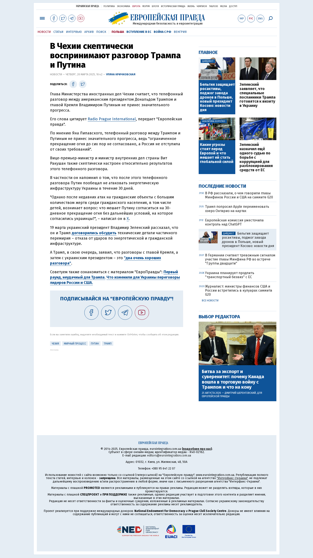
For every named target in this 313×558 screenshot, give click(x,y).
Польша (118, 32)
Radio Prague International (112, 119)
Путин (95, 343)
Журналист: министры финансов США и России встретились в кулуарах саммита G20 (238, 290)
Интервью (74, 32)
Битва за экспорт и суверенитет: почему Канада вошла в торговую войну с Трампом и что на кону (233, 379)
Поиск (101, 32)
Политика (109, 6)
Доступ (233, 6)
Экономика (123, 6)
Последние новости (222, 186)
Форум (146, 6)
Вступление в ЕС (138, 32)
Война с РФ (162, 32)
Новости (44, 32)
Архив (89, 32)
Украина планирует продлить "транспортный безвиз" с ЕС (229, 275)
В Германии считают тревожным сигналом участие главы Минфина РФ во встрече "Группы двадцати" (240, 259)
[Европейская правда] (156, 18)
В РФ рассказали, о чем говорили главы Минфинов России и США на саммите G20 (239, 195)
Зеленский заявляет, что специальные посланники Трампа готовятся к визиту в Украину (258, 95)
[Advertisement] (116, 381)
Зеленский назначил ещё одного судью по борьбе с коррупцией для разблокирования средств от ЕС (256, 157)
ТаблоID (213, 6)
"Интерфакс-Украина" (232, 478)
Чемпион (202, 6)
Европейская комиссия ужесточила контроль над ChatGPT (234, 222)
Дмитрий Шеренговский (240, 392)
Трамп (108, 343)
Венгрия (180, 32)
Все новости (210, 300)
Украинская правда (87, 6)
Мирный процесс (75, 343)
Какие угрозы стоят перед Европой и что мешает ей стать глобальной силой (216, 153)
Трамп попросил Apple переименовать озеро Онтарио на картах (237, 209)
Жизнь (191, 6)
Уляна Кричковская (120, 74)
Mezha (223, 6)
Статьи (58, 32)
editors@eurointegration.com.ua (169, 455)
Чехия (55, 343)
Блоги (155, 6)
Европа (136, 6)
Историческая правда (173, 6)
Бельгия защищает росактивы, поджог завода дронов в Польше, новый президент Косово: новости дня (217, 97)
